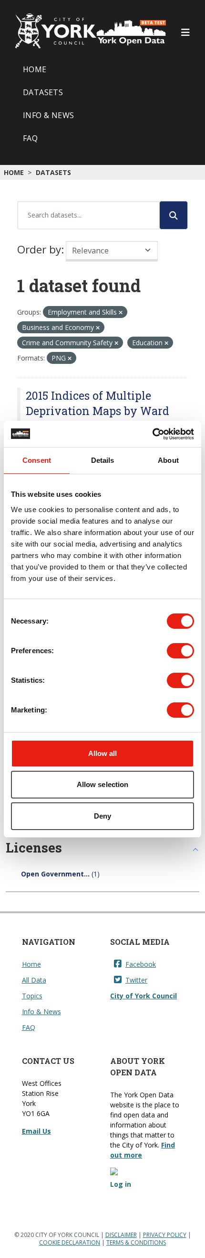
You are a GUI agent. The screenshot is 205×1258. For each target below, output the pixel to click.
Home (35, 69)
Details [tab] (102, 460)
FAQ (30, 138)
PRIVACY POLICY (164, 1235)
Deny (102, 816)
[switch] (180, 650)
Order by (39, 249)
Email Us (36, 1131)
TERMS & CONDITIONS (136, 1242)
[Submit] (173, 215)
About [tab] (168, 460)
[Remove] (121, 312)
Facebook (140, 964)
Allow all (102, 753)
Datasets (43, 92)
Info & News (48, 115)
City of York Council (143, 995)
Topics (32, 995)
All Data (34, 980)
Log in (120, 1184)
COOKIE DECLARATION (69, 1242)
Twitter (136, 980)
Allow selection (103, 784)
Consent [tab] (36, 460)
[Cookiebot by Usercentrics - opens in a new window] (152, 434)
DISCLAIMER (121, 1235)
